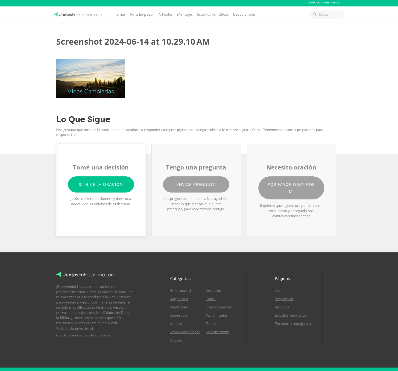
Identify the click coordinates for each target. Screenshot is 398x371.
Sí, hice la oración (101, 184)
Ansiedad (213, 290)
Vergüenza (179, 299)
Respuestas (284, 299)
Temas (120, 14)
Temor (211, 323)
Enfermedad (180, 290)
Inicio (279, 290)
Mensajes (185, 14)
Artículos (165, 14)
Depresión (178, 315)
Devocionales (244, 14)
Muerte (176, 323)
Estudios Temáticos (212, 14)
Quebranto (179, 307)
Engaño (176, 340)
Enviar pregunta (196, 184)
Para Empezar (142, 14)
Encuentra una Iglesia (293, 323)
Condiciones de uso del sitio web (83, 335)
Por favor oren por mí (291, 188)
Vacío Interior (216, 315)
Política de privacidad (74, 328)
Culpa (211, 299)
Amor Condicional (185, 332)
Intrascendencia (219, 307)
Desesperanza (217, 332)
